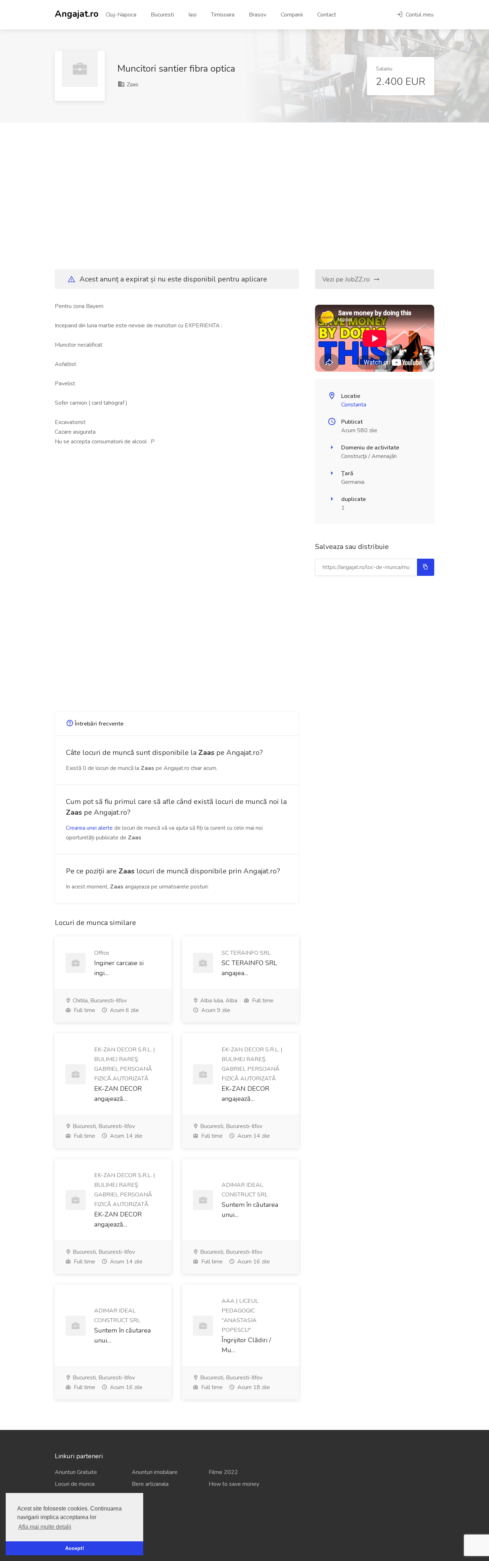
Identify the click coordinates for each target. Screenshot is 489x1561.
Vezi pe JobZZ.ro (347, 279)
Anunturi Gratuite (76, 1472)
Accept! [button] (74, 1548)
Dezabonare (70, 1533)
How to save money (234, 1484)
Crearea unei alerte (89, 828)
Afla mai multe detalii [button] (44, 1527)
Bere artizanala (150, 1484)
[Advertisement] (244, 196)
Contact (326, 15)
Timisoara (222, 15)
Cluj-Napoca (121, 15)
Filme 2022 (223, 1472)
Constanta (353, 405)
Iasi (192, 15)
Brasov (257, 15)
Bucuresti (162, 15)
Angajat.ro (76, 13)
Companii (292, 15)
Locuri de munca (75, 1484)
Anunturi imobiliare (155, 1472)
